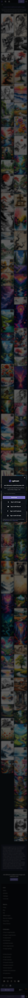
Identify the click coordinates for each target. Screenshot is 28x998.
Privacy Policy (15, 520)
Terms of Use (6, 520)
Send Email (14, 497)
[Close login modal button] (24, 477)
